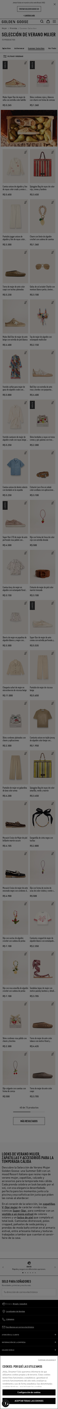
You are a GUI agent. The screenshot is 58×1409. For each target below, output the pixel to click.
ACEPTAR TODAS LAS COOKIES (29, 1401)
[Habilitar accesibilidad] (5, 1403)
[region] (29, 1382)
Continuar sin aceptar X (47, 1360)
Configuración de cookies (28, 1392)
